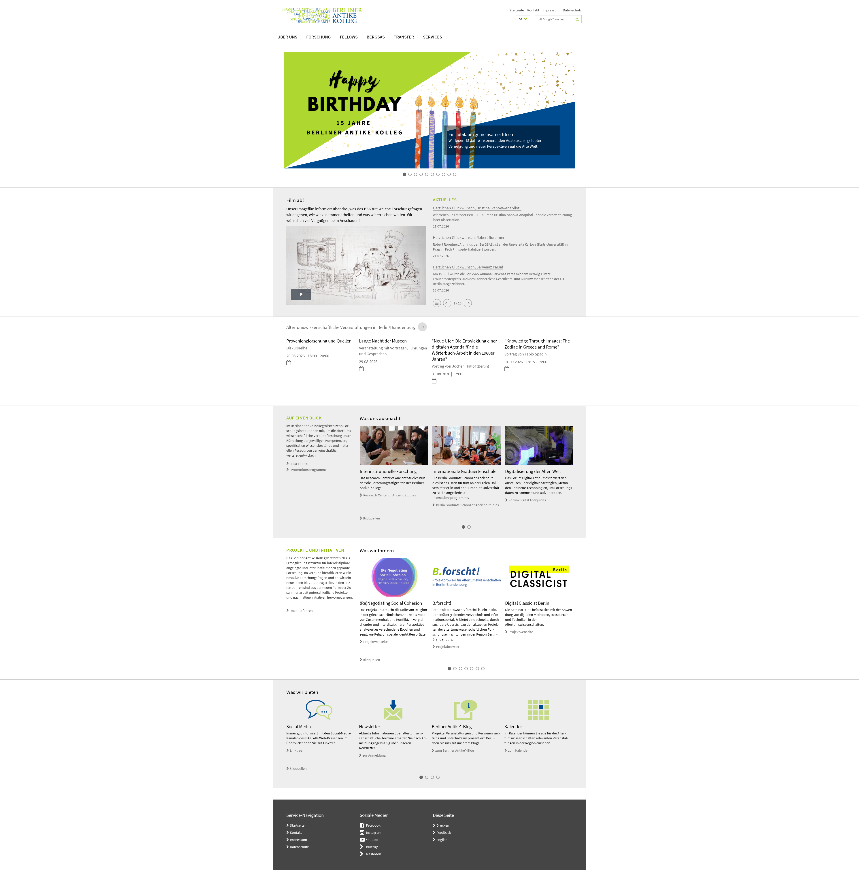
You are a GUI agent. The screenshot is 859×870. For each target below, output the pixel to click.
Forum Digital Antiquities (527, 500)
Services (432, 37)
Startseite (516, 10)
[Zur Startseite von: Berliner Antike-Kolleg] (322, 15)
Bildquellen (371, 518)
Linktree (296, 750)
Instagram (373, 832)
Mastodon (373, 854)
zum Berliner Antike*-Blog (454, 750)
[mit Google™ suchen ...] (577, 19)
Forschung (318, 37)
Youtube (372, 839)
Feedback (443, 832)
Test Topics (299, 463)
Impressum (550, 10)
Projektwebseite (375, 641)
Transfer (404, 37)
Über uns (287, 37)
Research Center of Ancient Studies (389, 495)
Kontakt (533, 10)
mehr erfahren (302, 610)
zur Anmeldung (374, 755)
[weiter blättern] (575, 365)
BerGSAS (376, 37)
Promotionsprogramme (309, 469)
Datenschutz (572, 10)
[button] (523, 19)
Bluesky (372, 846)
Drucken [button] (442, 825)
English (441, 839)
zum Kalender (518, 750)
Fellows (349, 37)
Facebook (373, 825)
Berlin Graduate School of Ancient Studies (467, 505)
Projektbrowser (447, 646)
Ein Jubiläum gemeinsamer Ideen (481, 134)
